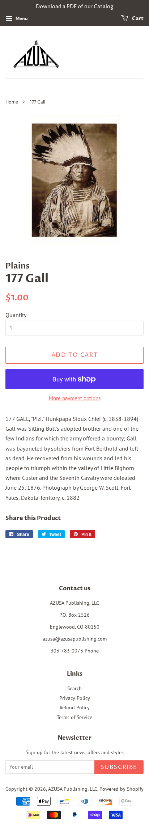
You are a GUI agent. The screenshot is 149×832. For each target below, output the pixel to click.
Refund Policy (75, 707)
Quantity (15, 314)
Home (11, 102)
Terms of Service (74, 717)
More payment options (75, 398)
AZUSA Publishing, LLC (72, 789)
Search (74, 688)
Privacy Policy (74, 698)
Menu (21, 18)
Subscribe (119, 767)
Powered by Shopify (121, 789)
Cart (137, 18)
